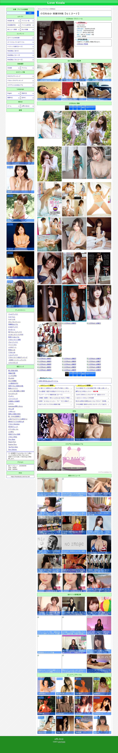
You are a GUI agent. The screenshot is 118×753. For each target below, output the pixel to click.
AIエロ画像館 (12, 381)
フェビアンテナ (13, 314)
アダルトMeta (12, 437)
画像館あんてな (13, 324)
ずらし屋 (11, 408)
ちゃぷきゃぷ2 (12, 393)
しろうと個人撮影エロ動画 (16, 391)
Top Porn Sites (13, 447)
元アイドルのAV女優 (13, 37)
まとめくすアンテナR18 (15, 334)
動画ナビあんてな (13, 337)
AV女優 (9, 68)
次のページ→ (90, 107)
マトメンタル (12, 344)
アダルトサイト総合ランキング (17, 357)
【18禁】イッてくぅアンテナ (17, 360)
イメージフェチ (13, 398)
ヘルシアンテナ (13, 355)
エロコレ (11, 403)
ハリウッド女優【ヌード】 (15, 46)
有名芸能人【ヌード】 (13, 55)
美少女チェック (13, 426)
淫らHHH (11, 378)
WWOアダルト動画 (14, 434)
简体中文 (24, 93)
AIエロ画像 (25, 29)
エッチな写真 (12, 375)
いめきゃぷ (11, 411)
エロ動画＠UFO (13, 383)
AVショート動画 (12, 29)
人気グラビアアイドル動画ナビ (17, 419)
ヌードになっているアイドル (15, 42)
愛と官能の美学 (13, 370)
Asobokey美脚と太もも (15, 406)
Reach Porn (12, 442)
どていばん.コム (13, 429)
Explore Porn (12, 444)
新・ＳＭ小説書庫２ (14, 416)
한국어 (24, 97)
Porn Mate (11, 439)
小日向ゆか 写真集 (82, 44)
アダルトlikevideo (13, 424)
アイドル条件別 (26, 25)
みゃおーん (11, 329)
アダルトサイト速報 (14, 339)
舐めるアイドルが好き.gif (16, 421)
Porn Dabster (12, 449)
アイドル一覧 (25, 20)
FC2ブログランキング (13, 76)
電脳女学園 (11, 373)
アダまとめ (11, 352)
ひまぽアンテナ (13, 327)
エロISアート (12, 347)
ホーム (9, 106)
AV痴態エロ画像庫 (14, 401)
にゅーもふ (11, 316)
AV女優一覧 (10, 20)
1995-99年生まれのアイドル (48, 381)
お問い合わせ (25, 106)
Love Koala (61, 742)
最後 (83, 107)
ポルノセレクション (14, 322)
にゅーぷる (11, 319)
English (9, 93)
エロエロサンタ (13, 362)
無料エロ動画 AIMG (14, 414)
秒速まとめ (11, 350)
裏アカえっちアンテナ (15, 332)
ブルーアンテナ (13, 342)
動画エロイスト (13, 388)
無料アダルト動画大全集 (15, 386)
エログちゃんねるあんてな (15, 85)
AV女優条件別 (11, 25)
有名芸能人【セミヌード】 (15, 59)
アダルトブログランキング (15, 80)
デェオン (11, 396)
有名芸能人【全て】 (13, 51)
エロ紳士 (11, 431)
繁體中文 (10, 97)
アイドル (24, 68)
